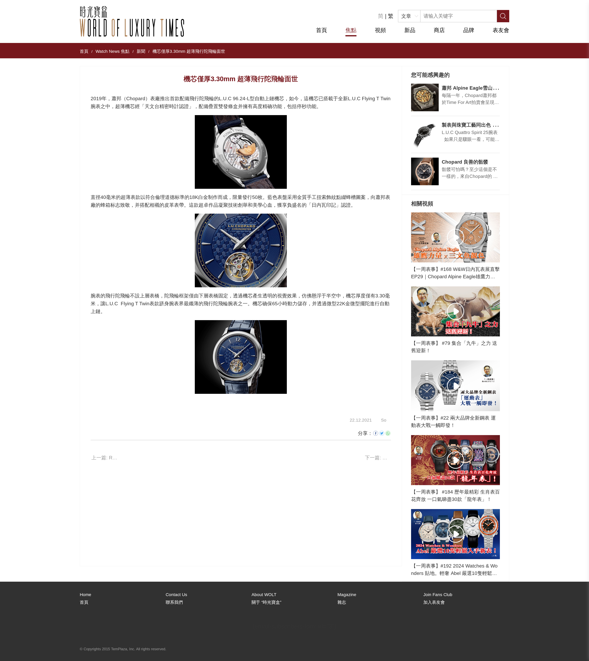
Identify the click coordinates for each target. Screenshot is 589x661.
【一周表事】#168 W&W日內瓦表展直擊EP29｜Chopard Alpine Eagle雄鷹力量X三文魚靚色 (455, 273)
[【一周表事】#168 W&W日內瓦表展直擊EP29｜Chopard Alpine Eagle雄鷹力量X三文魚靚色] (455, 237)
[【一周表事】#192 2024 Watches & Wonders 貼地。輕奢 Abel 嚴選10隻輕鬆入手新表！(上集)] (455, 534)
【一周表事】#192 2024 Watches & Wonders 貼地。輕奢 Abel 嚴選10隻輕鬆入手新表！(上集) (454, 570)
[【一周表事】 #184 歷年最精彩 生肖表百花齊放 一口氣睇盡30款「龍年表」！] (455, 460)
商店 (439, 30)
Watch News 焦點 (112, 51)
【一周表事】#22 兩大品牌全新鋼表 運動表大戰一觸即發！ (453, 421)
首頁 (321, 30)
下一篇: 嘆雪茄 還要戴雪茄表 (378, 457)
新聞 (141, 51)
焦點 (350, 30)
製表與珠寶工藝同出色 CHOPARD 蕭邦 (485, 125)
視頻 (380, 30)
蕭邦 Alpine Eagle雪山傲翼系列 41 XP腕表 (489, 88)
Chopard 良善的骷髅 (465, 162)
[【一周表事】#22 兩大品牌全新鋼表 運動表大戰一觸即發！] (455, 385)
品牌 (468, 30)
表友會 (501, 30)
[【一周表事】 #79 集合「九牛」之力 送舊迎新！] (455, 311)
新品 (409, 30)
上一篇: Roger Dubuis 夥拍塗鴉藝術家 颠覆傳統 (104, 457)
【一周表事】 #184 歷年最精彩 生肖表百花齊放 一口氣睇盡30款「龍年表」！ (455, 495)
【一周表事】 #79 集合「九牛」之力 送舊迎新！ (454, 346)
